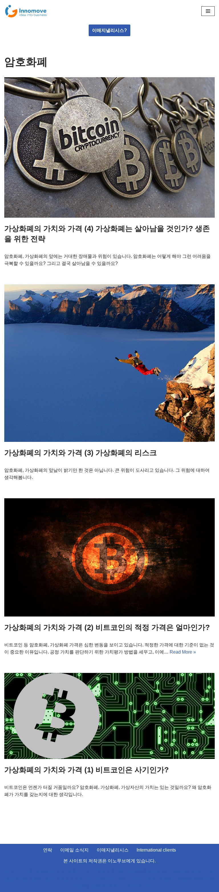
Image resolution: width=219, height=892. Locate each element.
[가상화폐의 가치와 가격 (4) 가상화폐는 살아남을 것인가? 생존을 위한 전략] (109, 147)
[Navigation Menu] (208, 11)
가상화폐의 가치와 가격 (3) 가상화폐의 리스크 (80, 452)
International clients (156, 850)
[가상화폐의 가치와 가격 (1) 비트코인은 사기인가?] (109, 716)
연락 (47, 850)
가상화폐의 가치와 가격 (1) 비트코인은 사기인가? (86, 770)
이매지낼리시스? (109, 30)
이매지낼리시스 (113, 850)
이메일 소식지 (74, 850)
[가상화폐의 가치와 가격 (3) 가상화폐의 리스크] (109, 363)
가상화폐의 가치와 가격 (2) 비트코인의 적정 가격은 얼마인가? (107, 627)
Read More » (183, 652)
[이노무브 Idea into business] (25, 11)
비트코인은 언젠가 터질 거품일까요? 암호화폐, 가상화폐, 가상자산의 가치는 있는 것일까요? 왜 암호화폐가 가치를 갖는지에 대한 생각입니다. (107, 791)
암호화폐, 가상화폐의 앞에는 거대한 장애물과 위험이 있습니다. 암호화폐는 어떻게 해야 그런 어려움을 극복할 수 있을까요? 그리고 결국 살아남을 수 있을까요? (107, 260)
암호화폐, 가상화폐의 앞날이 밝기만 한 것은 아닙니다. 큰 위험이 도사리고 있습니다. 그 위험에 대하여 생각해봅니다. (107, 474)
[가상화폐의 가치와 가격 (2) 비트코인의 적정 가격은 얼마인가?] (109, 557)
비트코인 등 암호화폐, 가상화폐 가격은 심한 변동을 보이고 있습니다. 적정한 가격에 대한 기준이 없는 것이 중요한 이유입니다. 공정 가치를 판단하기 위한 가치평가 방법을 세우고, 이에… (109, 649)
